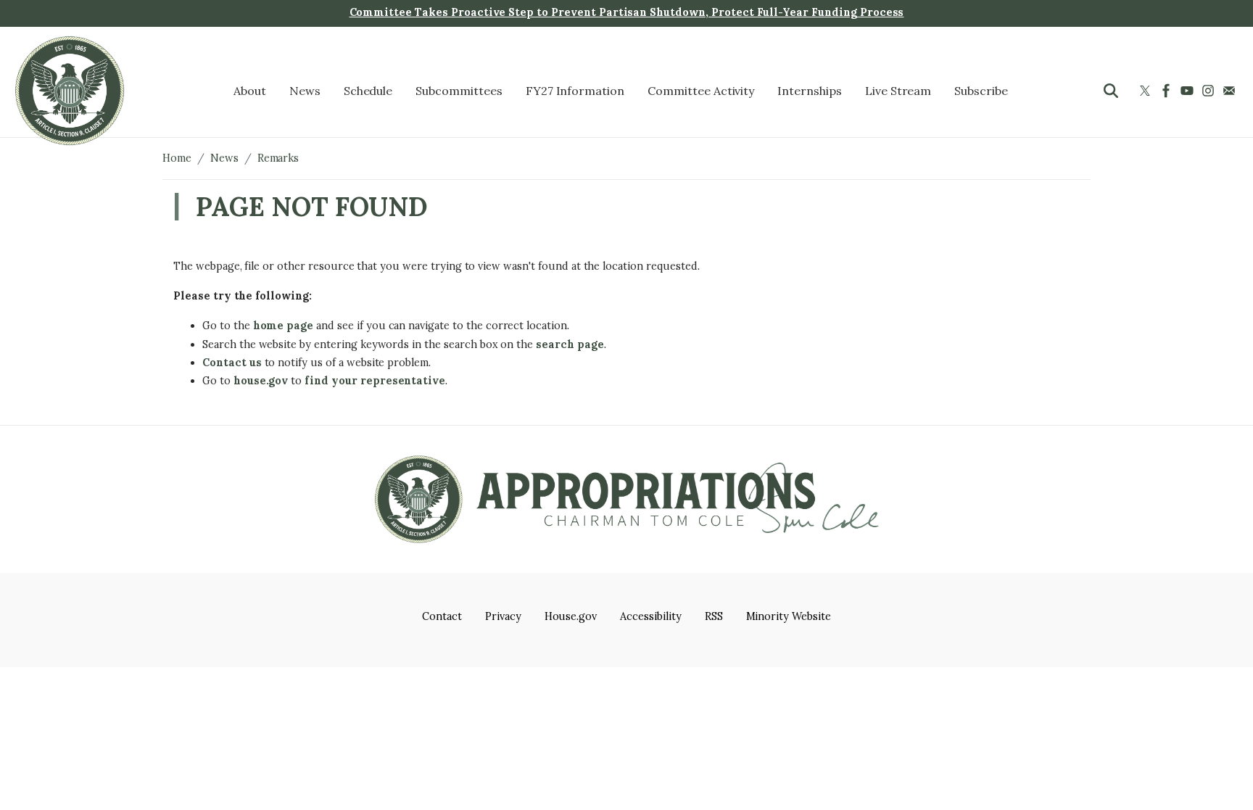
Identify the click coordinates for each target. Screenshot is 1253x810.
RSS (714, 616)
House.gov (571, 616)
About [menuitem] (249, 90)
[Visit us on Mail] (1230, 90)
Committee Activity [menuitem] (701, 90)
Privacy (503, 616)
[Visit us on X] (1146, 90)
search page (570, 344)
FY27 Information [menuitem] (575, 90)
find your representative (375, 380)
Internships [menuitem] (809, 90)
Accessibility (650, 616)
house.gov (261, 380)
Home (176, 158)
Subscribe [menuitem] (981, 90)
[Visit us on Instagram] (1209, 90)
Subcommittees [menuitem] (458, 90)
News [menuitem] (305, 90)
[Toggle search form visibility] (1110, 90)
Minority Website (788, 616)
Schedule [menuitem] (368, 90)
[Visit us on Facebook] (1167, 90)
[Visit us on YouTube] (1188, 90)
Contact (442, 616)
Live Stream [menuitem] (898, 90)
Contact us (232, 362)
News (224, 158)
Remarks (278, 158)
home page (283, 325)
